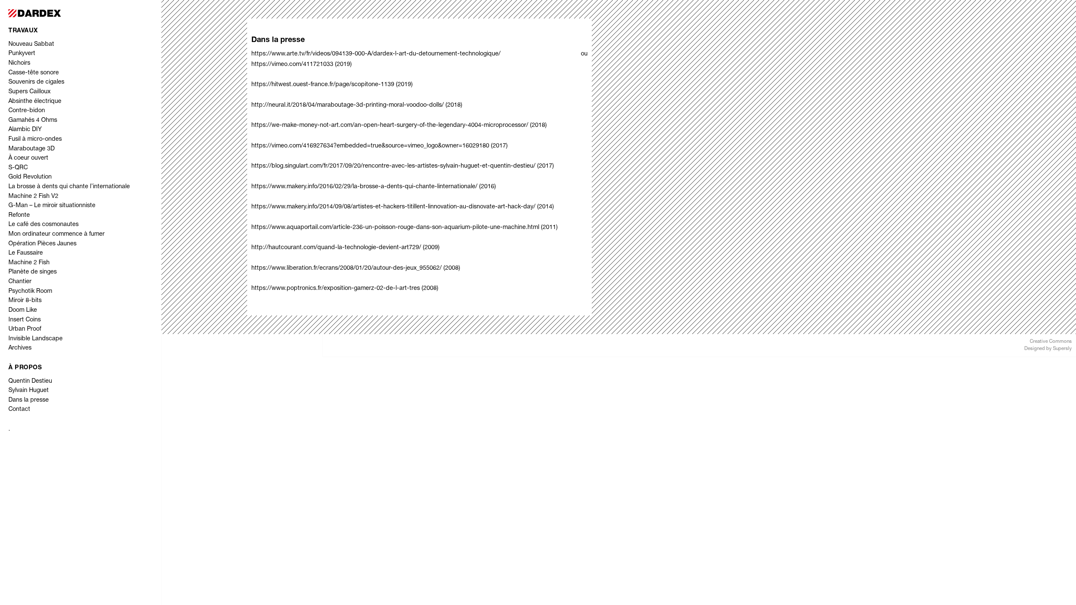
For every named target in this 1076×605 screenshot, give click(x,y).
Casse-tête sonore (33, 73)
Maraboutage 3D (31, 149)
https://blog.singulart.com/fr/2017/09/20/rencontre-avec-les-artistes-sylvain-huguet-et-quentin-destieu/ (393, 166)
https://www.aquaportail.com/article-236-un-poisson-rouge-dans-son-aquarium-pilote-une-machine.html (395, 228)
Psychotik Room (30, 292)
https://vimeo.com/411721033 (292, 65)
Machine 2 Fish (29, 263)
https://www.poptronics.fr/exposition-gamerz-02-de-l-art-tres (335, 289)
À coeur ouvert (28, 158)
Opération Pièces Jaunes (42, 244)
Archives (20, 348)
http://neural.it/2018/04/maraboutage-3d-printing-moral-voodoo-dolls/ (347, 105)
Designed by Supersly (1048, 349)
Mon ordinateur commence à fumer (56, 234)
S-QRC (18, 168)
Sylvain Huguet (28, 391)
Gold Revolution (30, 177)
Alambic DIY (25, 130)
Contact (19, 410)
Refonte (19, 215)
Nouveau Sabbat (31, 44)
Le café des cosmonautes (43, 225)
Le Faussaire (25, 253)
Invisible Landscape (35, 339)
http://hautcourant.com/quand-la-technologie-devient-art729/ (337, 248)
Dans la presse (28, 400)
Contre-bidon (26, 111)
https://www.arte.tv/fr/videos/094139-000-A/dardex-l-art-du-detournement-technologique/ (416, 54)
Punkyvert (21, 54)
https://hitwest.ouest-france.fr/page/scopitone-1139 (322, 85)
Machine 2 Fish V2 (33, 197)
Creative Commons (1051, 341)
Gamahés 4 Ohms (32, 121)
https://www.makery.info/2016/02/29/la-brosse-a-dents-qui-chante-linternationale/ (364, 187)
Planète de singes (32, 272)
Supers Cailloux (29, 92)
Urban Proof (24, 329)
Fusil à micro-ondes (35, 139)
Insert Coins (24, 320)
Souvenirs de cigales (36, 82)
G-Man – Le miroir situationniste (51, 206)
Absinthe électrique (34, 102)
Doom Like (22, 310)
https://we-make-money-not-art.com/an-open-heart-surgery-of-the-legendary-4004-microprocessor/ (389, 126)
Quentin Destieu (30, 381)
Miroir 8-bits (25, 301)
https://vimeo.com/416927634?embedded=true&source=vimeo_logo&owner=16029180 (370, 146)
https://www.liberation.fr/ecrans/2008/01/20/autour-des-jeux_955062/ (346, 268)
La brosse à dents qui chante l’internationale (69, 187)
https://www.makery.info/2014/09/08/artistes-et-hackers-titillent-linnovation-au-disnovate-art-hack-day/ (393, 207)
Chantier (20, 282)
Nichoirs (19, 63)
